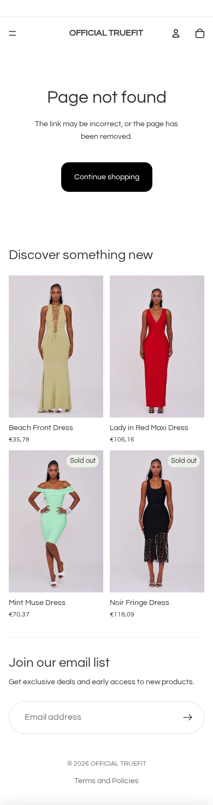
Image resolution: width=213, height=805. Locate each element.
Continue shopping (106, 177)
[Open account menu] (176, 33)
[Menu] (12, 33)
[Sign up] (187, 717)
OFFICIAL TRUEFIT (118, 763)
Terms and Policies (106, 781)
